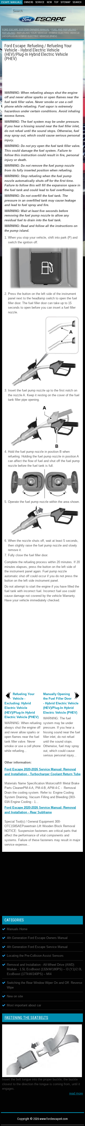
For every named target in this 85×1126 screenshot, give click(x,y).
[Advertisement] (42, 75)
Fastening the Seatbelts (26, 1017)
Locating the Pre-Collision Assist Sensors (35, 955)
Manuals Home (17, 929)
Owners (28, 2)
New (49, 2)
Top (56, 2)
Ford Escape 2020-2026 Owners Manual (25, 29)
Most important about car (24, 1005)
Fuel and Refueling (63, 29)
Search (77, 2)
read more (76, 1093)
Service (39, 2)
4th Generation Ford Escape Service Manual (37, 947)
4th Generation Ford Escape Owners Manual (37, 938)
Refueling (8, 33)
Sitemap (65, 2)
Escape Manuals (11, 2)
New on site (15, 996)
